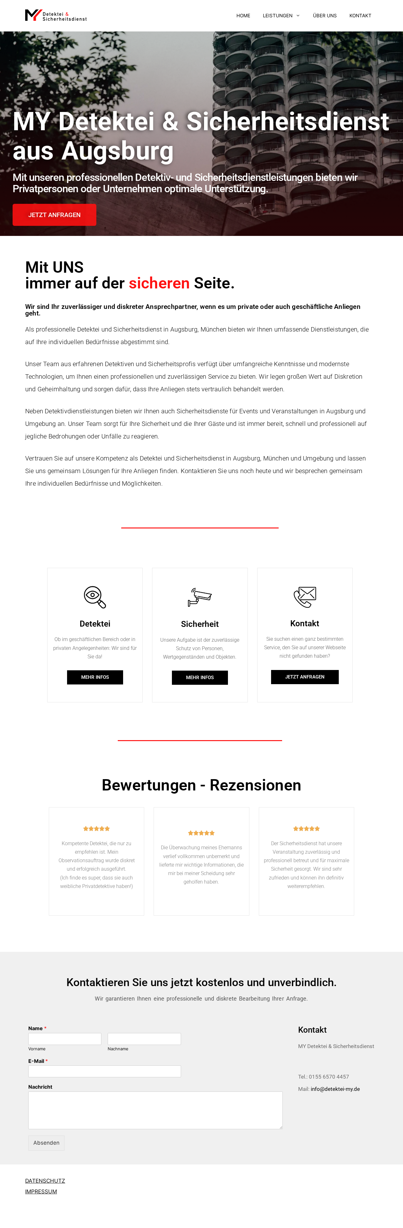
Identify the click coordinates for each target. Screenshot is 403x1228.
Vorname (37, 1048)
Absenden (46, 1143)
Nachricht (40, 1087)
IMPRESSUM (41, 1191)
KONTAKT (360, 16)
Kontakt (304, 623)
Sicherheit (200, 624)
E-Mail (38, 1061)
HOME (243, 16)
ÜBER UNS (325, 16)
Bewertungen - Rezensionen (201, 785)
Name (37, 1028)
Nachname (118, 1048)
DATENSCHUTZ (45, 1181)
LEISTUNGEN (277, 16)
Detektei (95, 623)
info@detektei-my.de (335, 1089)
